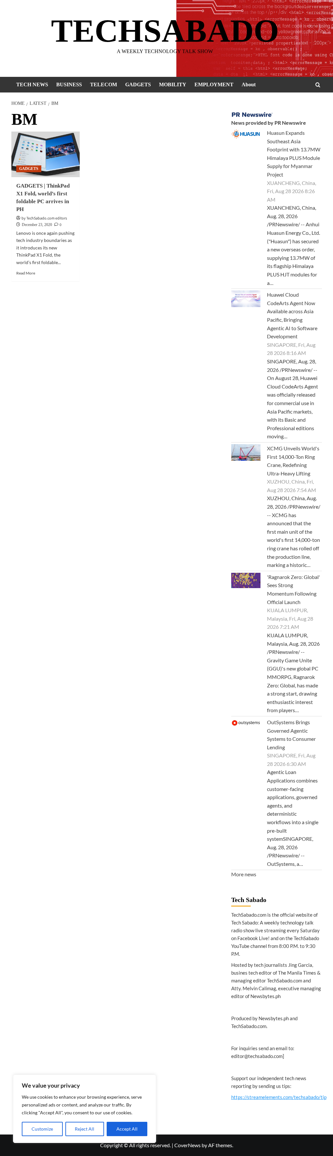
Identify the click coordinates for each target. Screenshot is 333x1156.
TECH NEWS (32, 84)
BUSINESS (69, 84)
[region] (84, 1109)
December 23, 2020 (37, 224)
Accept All (127, 1129)
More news (243, 874)
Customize (42, 1129)
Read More (25, 273)
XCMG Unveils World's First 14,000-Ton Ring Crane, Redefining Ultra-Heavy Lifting (293, 460)
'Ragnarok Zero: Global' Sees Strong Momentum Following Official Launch (293, 589)
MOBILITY (172, 84)
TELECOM (103, 84)
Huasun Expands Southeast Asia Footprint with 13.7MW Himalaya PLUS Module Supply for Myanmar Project (293, 153)
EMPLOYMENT (213, 84)
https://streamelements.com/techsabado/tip (278, 1097)
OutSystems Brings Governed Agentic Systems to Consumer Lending (291, 734)
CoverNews (187, 1145)
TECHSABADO (165, 31)
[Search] (318, 85)
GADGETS (138, 84)
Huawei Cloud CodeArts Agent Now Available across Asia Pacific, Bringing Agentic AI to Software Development (292, 315)
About (249, 84)
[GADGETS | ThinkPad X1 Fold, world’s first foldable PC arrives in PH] (45, 154)
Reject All (84, 1129)
